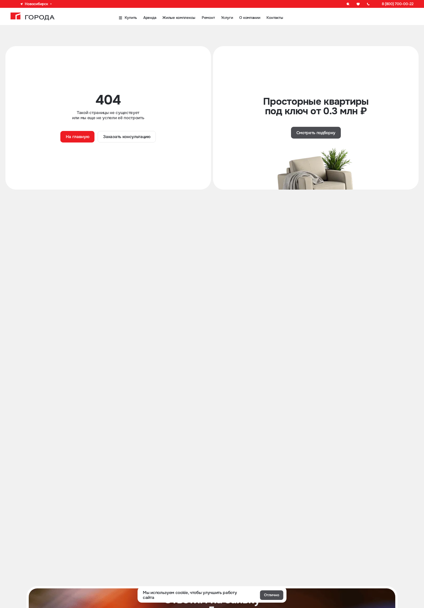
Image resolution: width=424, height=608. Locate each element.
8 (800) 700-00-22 (397, 3)
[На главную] (32, 16)
